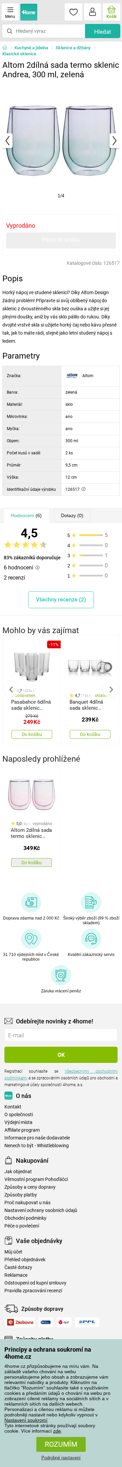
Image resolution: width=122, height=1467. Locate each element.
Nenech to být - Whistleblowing (36, 1145)
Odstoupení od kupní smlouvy (35, 1283)
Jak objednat (18, 1171)
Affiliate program (22, 1130)
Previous (11, 689)
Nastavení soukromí (25, 1420)
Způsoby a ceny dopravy (30, 1187)
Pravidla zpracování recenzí (33, 1290)
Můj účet (13, 1251)
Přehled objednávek (24, 1259)
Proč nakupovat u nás (27, 1202)
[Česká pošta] (45, 1322)
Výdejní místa (18, 1122)
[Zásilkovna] (20, 1322)
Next (110, 689)
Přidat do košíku (61, 240)
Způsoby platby (20, 1194)
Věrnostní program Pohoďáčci (36, 1179)
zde (57, 1431)
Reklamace (15, 1275)
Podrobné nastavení (61, 1457)
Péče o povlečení (21, 1226)
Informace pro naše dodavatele (37, 1137)
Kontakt (12, 1106)
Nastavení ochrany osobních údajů (40, 1210)
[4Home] (7, 48)
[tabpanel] (61, 140)
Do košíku (32, 734)
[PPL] (87, 1322)
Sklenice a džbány (73, 47)
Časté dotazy (18, 1267)
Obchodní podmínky (25, 1218)
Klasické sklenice (19, 53)
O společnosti (18, 1114)
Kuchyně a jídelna (31, 47)
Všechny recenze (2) (61, 599)
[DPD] (64, 1322)
